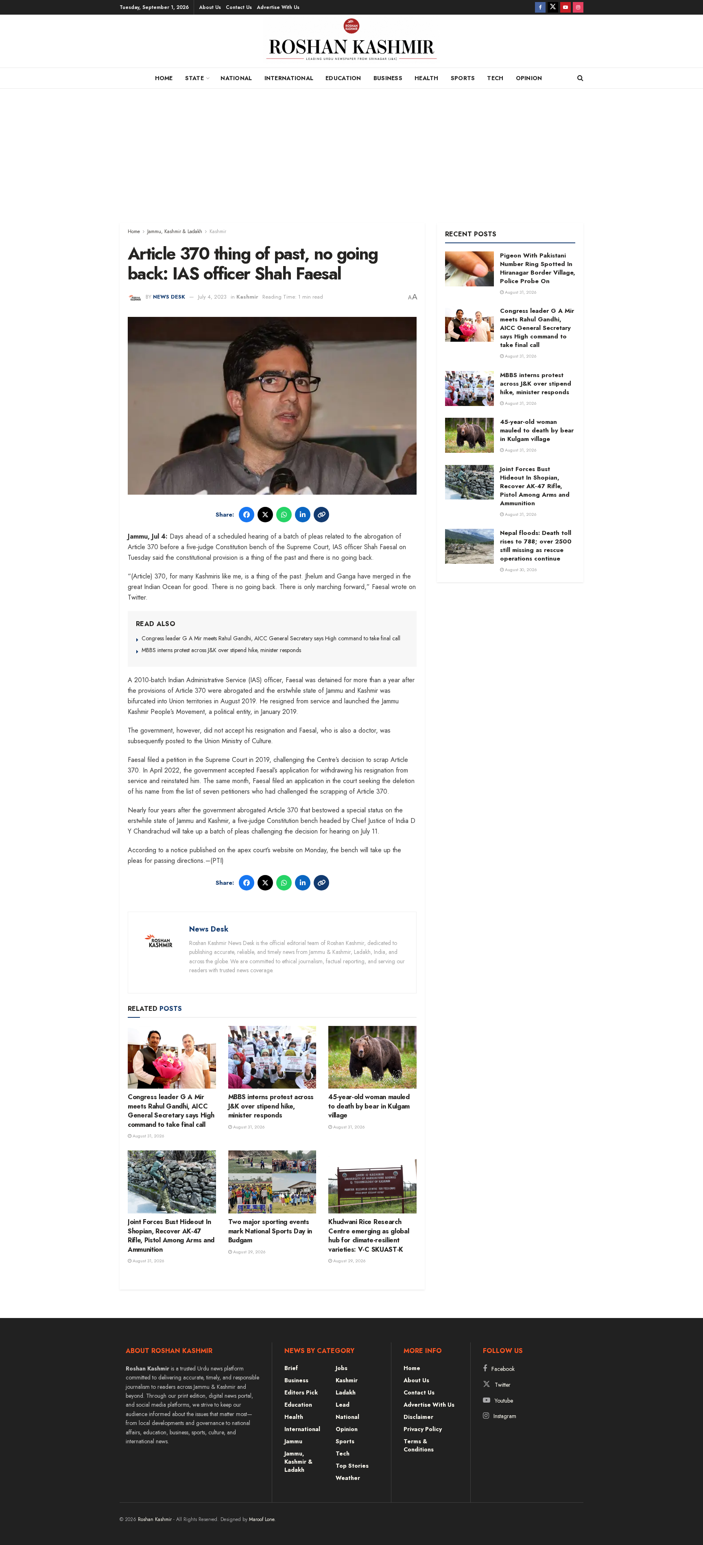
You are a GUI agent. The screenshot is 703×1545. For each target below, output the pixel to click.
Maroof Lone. (262, 1519)
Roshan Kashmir (155, 1519)
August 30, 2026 (520, 569)
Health (427, 78)
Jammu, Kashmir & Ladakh (174, 231)
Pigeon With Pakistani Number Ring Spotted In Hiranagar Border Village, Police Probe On (537, 268)
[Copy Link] (321, 514)
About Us (210, 7)
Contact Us (239, 7)
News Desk (169, 297)
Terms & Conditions (419, 1445)
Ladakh (346, 1392)
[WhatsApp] (284, 514)
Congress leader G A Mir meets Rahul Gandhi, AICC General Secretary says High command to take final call (271, 638)
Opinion (529, 78)
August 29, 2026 (249, 1251)
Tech (495, 78)
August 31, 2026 (147, 1136)
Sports (463, 78)
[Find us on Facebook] (540, 7)
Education (343, 78)
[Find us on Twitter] (553, 7)
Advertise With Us (278, 7)
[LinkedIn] (302, 514)
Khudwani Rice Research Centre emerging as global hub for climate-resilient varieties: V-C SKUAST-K (368, 1235)
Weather (348, 1478)
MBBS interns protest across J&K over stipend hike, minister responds (221, 650)
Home (164, 78)
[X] (265, 514)
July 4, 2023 (212, 297)
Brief (291, 1368)
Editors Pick (301, 1392)
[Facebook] (246, 514)
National (236, 78)
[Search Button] (580, 78)
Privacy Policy (423, 1429)
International (289, 78)
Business (387, 78)
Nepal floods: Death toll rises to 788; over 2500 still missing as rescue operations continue (536, 545)
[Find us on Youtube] (565, 7)
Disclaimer (418, 1417)
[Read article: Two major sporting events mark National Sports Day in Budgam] (272, 1181)
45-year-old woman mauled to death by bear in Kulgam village (369, 1106)
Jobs (341, 1368)
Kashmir (218, 231)
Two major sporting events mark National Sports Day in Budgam (270, 1231)
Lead (342, 1405)
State (194, 78)
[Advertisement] (351, 150)
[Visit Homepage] (351, 43)
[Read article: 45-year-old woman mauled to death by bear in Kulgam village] (372, 1057)
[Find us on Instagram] (578, 7)
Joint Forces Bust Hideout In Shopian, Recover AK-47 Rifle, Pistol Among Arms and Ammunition (171, 1235)
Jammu (293, 1441)
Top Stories (352, 1466)
